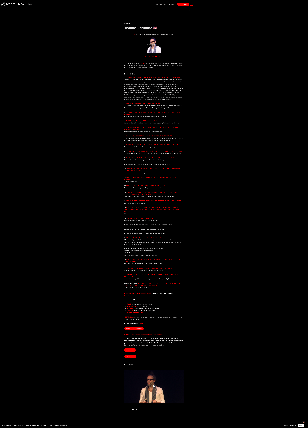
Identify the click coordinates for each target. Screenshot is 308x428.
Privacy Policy (63, 425)
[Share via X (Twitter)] (129, 409)
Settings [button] (286, 425)
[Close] (306, 425)
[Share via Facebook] (125, 409)
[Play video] (154, 386)
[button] (191, 4)
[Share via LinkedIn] (133, 409)
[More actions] (183, 23)
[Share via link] (137, 409)
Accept (301, 425)
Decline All (293, 425)
